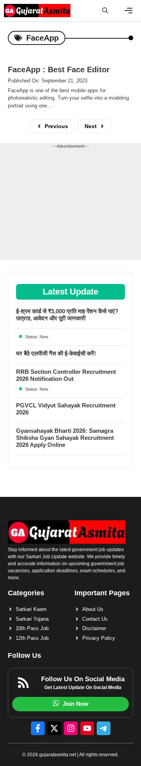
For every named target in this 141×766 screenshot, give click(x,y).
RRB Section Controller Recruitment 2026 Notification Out (66, 375)
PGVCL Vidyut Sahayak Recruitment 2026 (66, 409)
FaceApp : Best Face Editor (59, 69)
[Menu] (128, 10)
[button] (105, 10)
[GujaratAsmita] (37, 10)
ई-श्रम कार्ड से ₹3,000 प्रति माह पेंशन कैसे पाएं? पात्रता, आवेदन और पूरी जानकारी (67, 314)
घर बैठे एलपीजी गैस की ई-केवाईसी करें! (56, 353)
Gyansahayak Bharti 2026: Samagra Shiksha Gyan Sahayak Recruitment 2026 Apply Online (65, 437)
